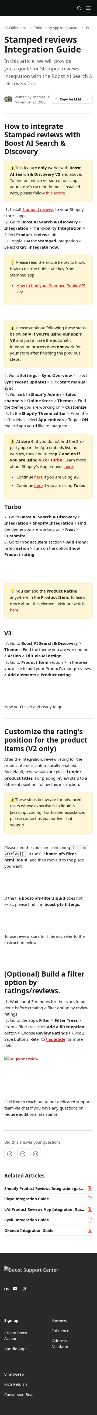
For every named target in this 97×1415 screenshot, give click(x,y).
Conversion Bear (19, 1394)
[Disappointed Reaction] (9, 1154)
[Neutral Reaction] (22, 1154)
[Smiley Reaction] (35, 1154)
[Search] (79, 8)
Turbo (56, 460)
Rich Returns (15, 1384)
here (68, 466)
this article (55, 193)
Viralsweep (14, 1374)
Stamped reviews (38, 209)
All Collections (15, 27)
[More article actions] (88, 99)
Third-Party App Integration (56, 27)
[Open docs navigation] (88, 8)
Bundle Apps (15, 1348)
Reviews (59, 1320)
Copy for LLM (70, 99)
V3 (41, 460)
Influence (60, 1330)
